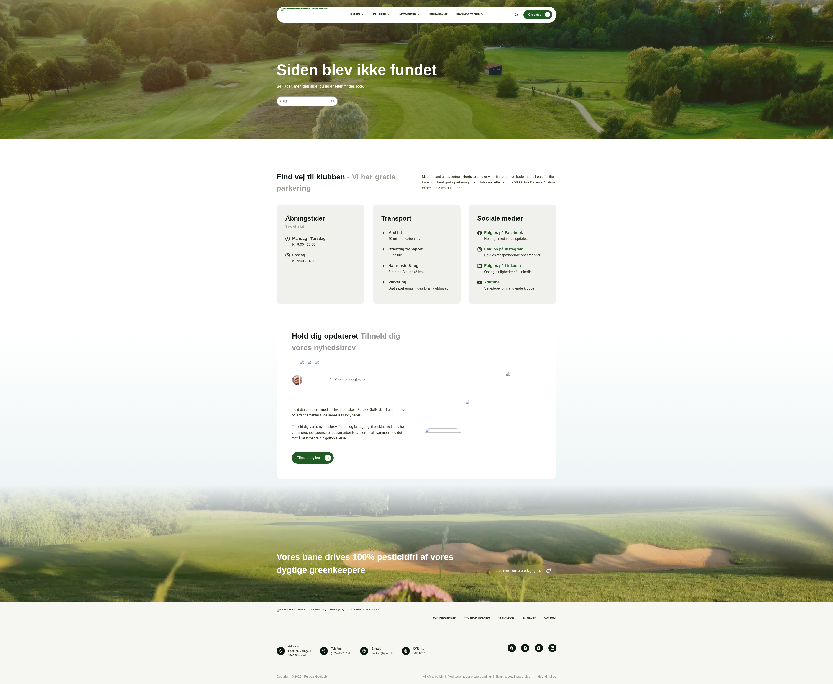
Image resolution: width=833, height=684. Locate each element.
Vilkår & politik (433, 676)
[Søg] (516, 14)
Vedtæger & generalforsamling (469, 676)
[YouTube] (539, 648)
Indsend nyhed (546, 676)
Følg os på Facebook (503, 233)
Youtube (492, 282)
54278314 (419, 653)
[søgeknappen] (332, 101)
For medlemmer (444, 617)
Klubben (379, 14)
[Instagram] (525, 648)
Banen (355, 14)
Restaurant (438, 14)
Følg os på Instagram (503, 249)
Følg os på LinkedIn (502, 265)
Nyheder (529, 617)
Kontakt (550, 617)
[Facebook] (512, 648)
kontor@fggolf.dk (382, 653)
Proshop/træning (469, 14)
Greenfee (534, 14)
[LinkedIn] (552, 648)
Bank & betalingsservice (513, 676)
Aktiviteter (407, 14)
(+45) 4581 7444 (341, 653)
